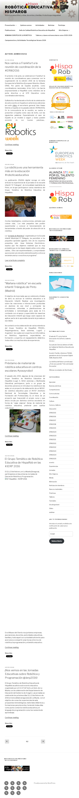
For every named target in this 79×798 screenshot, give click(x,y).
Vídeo (51, 508)
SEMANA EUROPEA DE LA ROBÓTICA (18, 35)
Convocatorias (54, 393)
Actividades (39, 25)
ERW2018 (52, 424)
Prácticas (52, 493)
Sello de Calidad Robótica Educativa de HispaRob (37, 30)
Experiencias (53, 466)
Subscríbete (57, 541)
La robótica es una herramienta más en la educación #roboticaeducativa (24, 171)
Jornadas (52, 470)
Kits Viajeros (63, 30)
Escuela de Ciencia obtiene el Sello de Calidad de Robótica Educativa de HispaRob (61, 347)
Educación (52, 409)
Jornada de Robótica (16, 236)
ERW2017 (52, 420)
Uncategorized (54, 504)
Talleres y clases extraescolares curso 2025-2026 (54, 35)
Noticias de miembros (56, 485)
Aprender (52, 382)
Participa (61, 25)
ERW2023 (52, 451)
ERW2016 (52, 416)
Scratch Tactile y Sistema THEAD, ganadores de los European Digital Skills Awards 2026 (61, 355)
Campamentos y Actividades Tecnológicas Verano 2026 (25, 40)
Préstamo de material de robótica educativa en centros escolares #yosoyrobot (23, 367)
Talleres (52, 497)
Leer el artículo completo (15, 260)
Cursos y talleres (55, 405)
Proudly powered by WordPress (44, 783)
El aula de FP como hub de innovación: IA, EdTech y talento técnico (60, 338)
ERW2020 (52, 432)
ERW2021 (52, 439)
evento (51, 462)
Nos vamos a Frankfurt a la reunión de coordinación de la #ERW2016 (23, 66)
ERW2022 (52, 443)
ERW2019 (52, 428)
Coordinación (53, 397)
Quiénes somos (26, 25)
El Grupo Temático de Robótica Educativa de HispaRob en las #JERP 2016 (24, 462)
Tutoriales (52, 501)
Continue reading (12, 145)
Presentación (10, 25)
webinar (52, 512)
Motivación (53, 482)
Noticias (51, 25)
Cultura (51, 401)
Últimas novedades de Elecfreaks (60, 370)
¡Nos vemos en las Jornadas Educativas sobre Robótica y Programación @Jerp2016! (22, 674)
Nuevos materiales (55, 489)
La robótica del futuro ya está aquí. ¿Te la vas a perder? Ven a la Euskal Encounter (61, 364)
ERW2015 (52, 413)
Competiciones (54, 390)
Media (51, 478)
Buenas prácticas (55, 386)
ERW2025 (52, 458)
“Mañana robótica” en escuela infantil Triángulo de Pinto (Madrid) (23, 287)
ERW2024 (52, 455)
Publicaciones (10, 30)
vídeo (14, 105)
